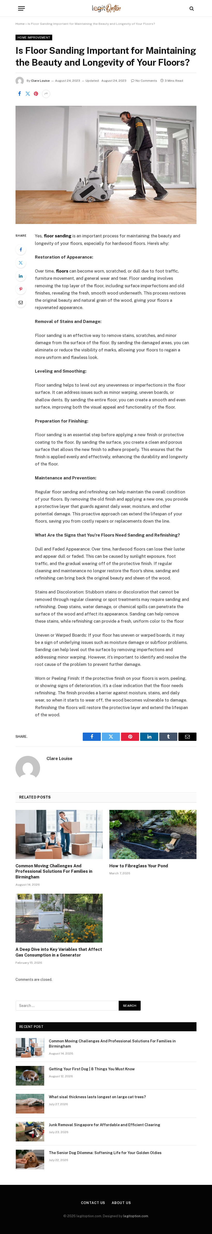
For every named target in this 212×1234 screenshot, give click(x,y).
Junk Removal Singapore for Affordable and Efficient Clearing (104, 1125)
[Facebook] (21, 249)
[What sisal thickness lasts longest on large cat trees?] (30, 1103)
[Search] (191, 8)
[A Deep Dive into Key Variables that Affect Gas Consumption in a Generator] (59, 918)
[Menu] (21, 8)
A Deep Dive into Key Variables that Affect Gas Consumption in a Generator (59, 952)
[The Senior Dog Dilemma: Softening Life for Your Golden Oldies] (30, 1159)
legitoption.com (135, 1216)
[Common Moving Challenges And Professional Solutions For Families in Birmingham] (59, 834)
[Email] (21, 302)
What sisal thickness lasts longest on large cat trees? (97, 1097)
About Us (121, 1203)
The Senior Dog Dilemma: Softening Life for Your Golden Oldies (105, 1153)
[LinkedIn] (21, 276)
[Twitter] (21, 263)
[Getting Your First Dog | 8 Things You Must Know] (30, 1076)
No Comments (146, 80)
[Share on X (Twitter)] (28, 94)
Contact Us (93, 1203)
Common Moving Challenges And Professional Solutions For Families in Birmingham (54, 871)
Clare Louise (40, 80)
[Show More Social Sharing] (46, 94)
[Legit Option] (106, 8)
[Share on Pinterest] (36, 94)
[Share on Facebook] (19, 94)
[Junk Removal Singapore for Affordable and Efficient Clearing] (30, 1131)
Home (20, 24)
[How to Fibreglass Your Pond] (152, 834)
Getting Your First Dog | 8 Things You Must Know (92, 1069)
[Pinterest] (21, 289)
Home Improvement (34, 37)
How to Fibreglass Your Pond (138, 865)
